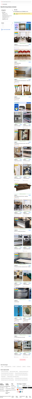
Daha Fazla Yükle (22, 359)
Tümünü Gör (28, 22)
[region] (22, 26)
